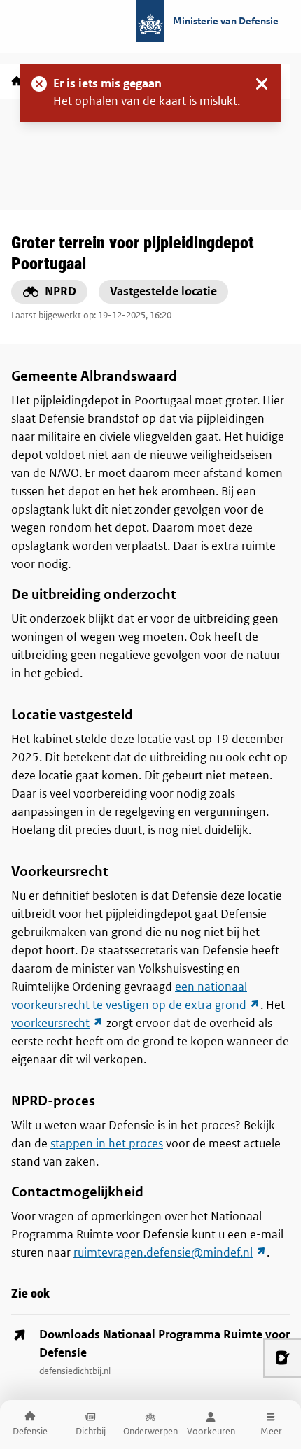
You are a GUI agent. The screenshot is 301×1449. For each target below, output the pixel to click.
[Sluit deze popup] (261, 84)
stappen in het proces (106, 1143)
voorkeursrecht (57, 1023)
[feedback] (282, 1358)
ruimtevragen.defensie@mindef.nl (170, 1252)
